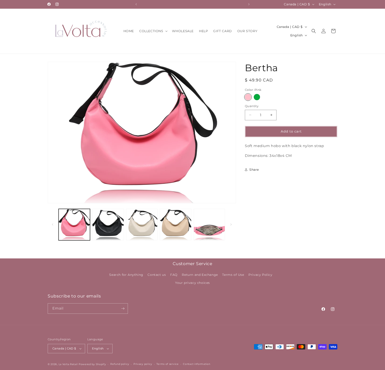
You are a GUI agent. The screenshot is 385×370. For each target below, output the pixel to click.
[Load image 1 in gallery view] (74, 224)
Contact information (196, 364)
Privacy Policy (260, 275)
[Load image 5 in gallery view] (175, 224)
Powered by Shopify (92, 364)
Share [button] (254, 170)
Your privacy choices (192, 283)
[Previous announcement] (136, 4)
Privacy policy (142, 364)
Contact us (156, 275)
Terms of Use (233, 275)
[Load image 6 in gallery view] (209, 224)
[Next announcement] (249, 4)
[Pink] (248, 97)
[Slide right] (231, 224)
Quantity (251, 106)
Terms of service (167, 364)
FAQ (174, 275)
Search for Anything (126, 275)
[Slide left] (52, 224)
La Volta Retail (68, 364)
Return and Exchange (200, 275)
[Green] (257, 97)
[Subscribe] (123, 308)
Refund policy (119, 364)
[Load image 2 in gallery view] (108, 224)
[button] (153, 31)
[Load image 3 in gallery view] (142, 224)
